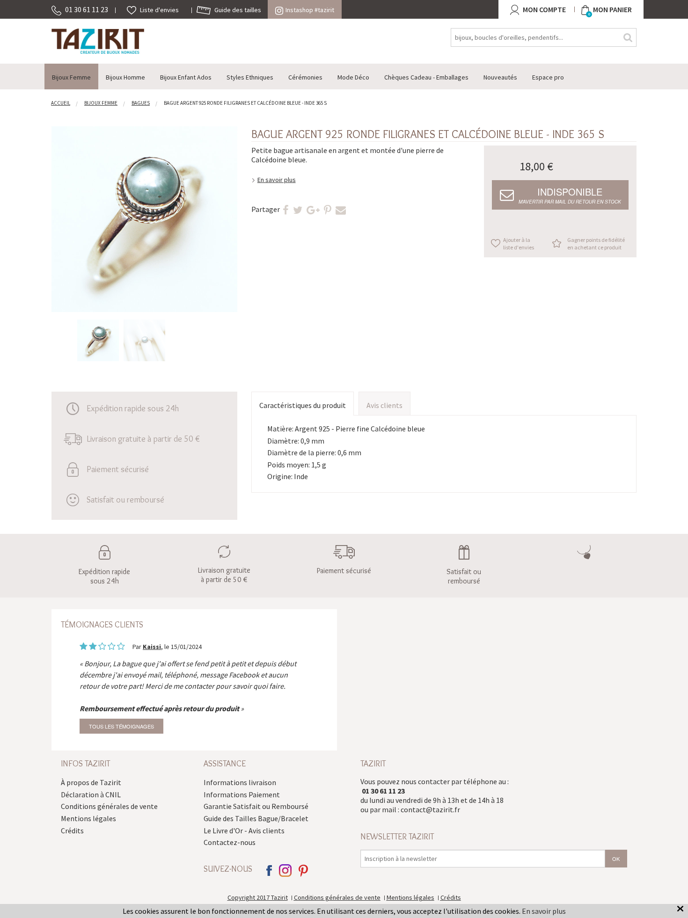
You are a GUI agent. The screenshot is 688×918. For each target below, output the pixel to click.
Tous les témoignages (121, 726)
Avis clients (384, 405)
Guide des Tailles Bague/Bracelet (256, 818)
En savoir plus (276, 179)
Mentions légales (88, 818)
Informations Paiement (242, 794)
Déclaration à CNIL (91, 794)
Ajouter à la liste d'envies (518, 243)
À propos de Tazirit (91, 782)
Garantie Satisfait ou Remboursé (256, 806)
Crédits (72, 830)
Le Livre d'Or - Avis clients (244, 830)
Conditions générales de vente (109, 806)
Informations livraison (240, 782)
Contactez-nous (230, 842)
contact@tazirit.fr (430, 809)
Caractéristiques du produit (302, 405)
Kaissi (152, 646)
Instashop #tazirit (309, 10)
